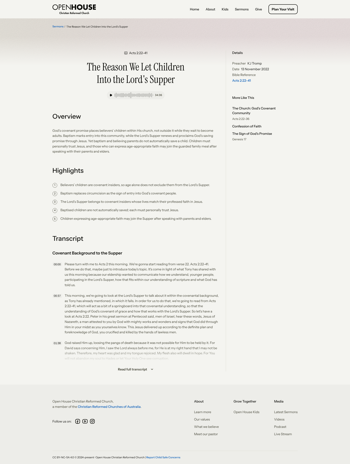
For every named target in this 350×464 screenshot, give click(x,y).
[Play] (111, 95)
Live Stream (283, 434)
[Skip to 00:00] (58, 264)
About (210, 9)
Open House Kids (246, 412)
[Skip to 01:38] (58, 343)
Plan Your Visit (283, 9)
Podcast (280, 427)
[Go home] (74, 9)
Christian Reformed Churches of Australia (109, 407)
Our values (202, 419)
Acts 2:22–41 (241, 80)
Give (258, 9)
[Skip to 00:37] (58, 296)
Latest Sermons (286, 412)
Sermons (242, 9)
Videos (279, 419)
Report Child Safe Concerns (163, 457)
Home (194, 9)
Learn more (202, 412)
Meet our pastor (206, 434)
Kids (225, 9)
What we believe (206, 427)
